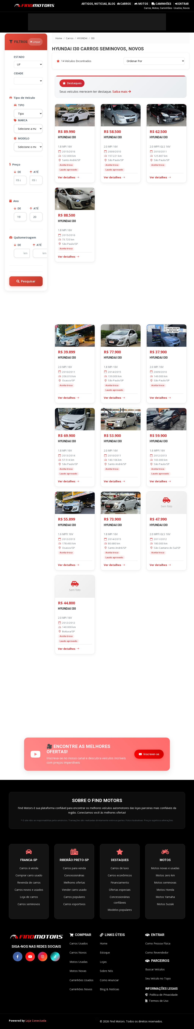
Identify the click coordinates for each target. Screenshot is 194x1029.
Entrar (183, 3)
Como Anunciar (109, 980)
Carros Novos (78, 952)
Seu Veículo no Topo (158, 978)
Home (58, 38)
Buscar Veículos (155, 969)
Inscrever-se (151, 754)
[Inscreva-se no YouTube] (30, 956)
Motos (143, 3)
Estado (19, 57)
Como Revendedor (156, 952)
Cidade (18, 73)
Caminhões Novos (81, 989)
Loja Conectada (36, 1020)
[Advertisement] (97, 21)
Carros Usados (79, 943)
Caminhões (163, 3)
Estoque (105, 952)
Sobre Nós (106, 971)
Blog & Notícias (109, 989)
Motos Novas (78, 971)
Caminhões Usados (81, 980)
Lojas (103, 962)
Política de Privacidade (163, 994)
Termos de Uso (158, 1001)
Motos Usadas (79, 962)
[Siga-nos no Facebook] (17, 956)
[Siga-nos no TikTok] (55, 956)
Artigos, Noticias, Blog (98, 3)
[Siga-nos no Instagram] (42, 956)
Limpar (36, 42)
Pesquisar (28, 281)
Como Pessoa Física (157, 943)
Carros (125, 3)
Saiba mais (120, 91)
